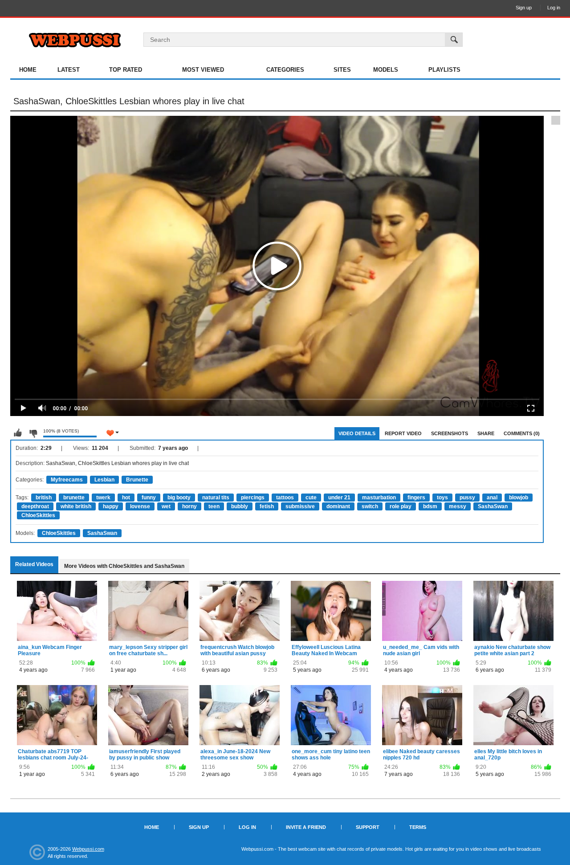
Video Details (356, 433)
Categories (285, 69)
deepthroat (35, 506)
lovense (140, 506)
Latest (68, 69)
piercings (253, 497)
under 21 (339, 497)
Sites (342, 69)
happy (110, 506)
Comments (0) (522, 433)
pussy (467, 497)
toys (442, 497)
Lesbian (104, 480)
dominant (338, 506)
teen (214, 506)
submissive (300, 506)
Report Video (403, 433)
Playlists (444, 69)
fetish (267, 506)
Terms (417, 827)
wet (166, 506)
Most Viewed (203, 69)
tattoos (285, 497)
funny (149, 497)
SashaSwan (493, 506)
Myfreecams (67, 480)
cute (311, 497)
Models (385, 69)
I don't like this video (33, 433)
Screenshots (449, 433)
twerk (103, 497)
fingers (416, 497)
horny (189, 506)
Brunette (137, 480)
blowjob (518, 497)
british (44, 497)
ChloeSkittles (38, 515)
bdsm (430, 506)
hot (126, 497)
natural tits (215, 497)
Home (28, 69)
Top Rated (125, 69)
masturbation (379, 497)
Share (485, 433)
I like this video (17, 433)
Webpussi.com (88, 849)
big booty (179, 497)
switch (370, 506)
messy (457, 506)
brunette (74, 497)
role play (400, 506)
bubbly (239, 506)
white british (76, 506)
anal (492, 497)
